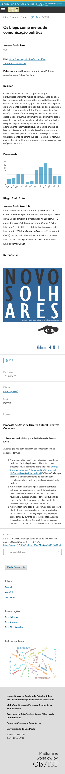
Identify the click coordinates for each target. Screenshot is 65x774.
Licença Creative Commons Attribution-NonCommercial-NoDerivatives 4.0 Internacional (34, 470)
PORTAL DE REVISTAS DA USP (18, 4)
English (8, 587)
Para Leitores (11, 617)
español (9, 592)
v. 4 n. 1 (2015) (30, 17)
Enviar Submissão (16, 567)
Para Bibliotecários (14, 627)
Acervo (15, 17)
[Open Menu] (3, 9)
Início (5, 17)
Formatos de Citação (16, 552)
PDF (10, 360)
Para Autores (11, 622)
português (10, 597)
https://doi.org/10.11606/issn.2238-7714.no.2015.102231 (32, 545)
